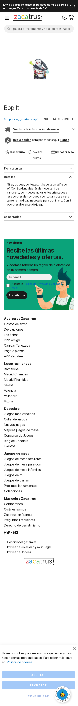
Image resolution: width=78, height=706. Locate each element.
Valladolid (10, 396)
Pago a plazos (14, 351)
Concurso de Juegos (19, 435)
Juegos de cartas (16, 480)
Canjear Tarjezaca (17, 345)
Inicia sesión (22, 139)
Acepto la (37, 285)
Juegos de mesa (16, 453)
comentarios (12, 217)
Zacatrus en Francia (18, 515)
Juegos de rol (13, 475)
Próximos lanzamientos (20, 486)
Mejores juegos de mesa (21, 430)
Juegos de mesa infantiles (22, 470)
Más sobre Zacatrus (20, 498)
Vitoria (8, 401)
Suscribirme (17, 295)
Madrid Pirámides (16, 380)
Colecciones (13, 491)
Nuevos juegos (14, 425)
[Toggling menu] (7, 17)
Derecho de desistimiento (22, 525)
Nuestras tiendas (17, 364)
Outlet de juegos (15, 419)
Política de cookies (19, 662)
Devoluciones (13, 329)
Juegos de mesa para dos (22, 464)
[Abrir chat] (63, 695)
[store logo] (27, 18)
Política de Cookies (19, 552)
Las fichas (11, 335)
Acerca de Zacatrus (20, 319)
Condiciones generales (21, 542)
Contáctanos (13, 504)
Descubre (12, 409)
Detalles (9, 177)
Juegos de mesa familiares (23, 459)
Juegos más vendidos (19, 414)
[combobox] (39, 29)
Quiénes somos (15, 509)
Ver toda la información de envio (36, 129)
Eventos (9, 446)
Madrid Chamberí (16, 374)
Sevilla (8, 385)
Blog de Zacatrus (16, 441)
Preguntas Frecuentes (19, 520)
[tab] (39, 176)
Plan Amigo (12, 340)
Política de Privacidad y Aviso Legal (29, 547)
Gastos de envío (15, 324)
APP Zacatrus (13, 356)
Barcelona (11, 369)
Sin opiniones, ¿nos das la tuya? (21, 119)
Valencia (10, 390)
